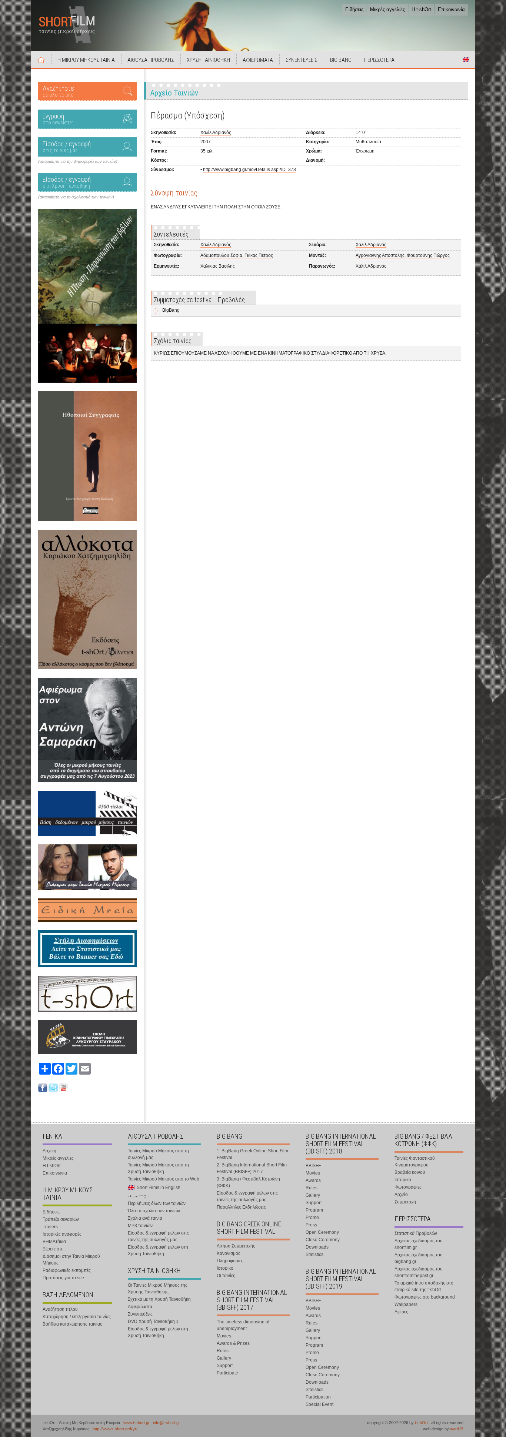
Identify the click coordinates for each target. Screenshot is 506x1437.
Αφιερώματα (140, 1306)
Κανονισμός (228, 1253)
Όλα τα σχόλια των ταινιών (154, 1210)
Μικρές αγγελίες (387, 9)
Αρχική (41, 59)
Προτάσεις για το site (63, 1277)
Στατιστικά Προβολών (416, 1233)
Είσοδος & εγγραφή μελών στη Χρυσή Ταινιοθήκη (158, 1250)
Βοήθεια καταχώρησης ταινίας (72, 1324)
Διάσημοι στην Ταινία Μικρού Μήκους (71, 1260)
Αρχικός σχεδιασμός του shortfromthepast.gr (419, 1272)
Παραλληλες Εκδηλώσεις (241, 1207)
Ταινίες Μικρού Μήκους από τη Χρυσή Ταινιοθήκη (158, 1168)
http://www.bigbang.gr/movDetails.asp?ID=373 (249, 169)
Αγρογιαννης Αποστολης (380, 255)
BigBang (171, 310)
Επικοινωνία (451, 9)
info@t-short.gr (166, 1422)
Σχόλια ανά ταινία (145, 1218)
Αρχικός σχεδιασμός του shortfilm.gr (419, 1244)
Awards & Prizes (233, 1343)
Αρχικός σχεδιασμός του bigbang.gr (419, 1258)
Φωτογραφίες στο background (425, 1297)
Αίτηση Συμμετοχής (236, 1246)
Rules (223, 1350)
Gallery (224, 1358)
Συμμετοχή (405, 1202)
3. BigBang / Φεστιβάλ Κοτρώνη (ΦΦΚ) (248, 1182)
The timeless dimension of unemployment (243, 1325)
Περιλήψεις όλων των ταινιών (157, 1203)
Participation (318, 1397)
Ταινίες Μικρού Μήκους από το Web (163, 1179)
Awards (313, 1180)
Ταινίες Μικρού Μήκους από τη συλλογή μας (158, 1154)
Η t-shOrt (421, 9)
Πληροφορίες (230, 1260)
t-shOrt (421, 1422)
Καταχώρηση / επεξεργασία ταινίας (77, 1316)
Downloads (317, 1247)
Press (311, 1224)
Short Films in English (466, 59)
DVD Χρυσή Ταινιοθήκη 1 (153, 1321)
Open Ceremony (322, 1232)
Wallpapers (406, 1304)
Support (225, 1365)
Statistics (314, 1254)
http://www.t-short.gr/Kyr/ (115, 1429)
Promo (312, 1217)
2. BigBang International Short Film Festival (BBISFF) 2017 (252, 1168)
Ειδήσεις (354, 9)
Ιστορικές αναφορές (62, 1234)
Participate (227, 1373)
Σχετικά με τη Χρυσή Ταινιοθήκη (159, 1299)
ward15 (456, 1429)
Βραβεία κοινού (410, 1172)
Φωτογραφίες (408, 1187)
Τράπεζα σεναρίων (61, 1219)
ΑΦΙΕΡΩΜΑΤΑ (258, 60)
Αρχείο (401, 1194)
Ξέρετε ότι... (54, 1249)
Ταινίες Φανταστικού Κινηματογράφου (415, 1162)
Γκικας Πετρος (258, 255)
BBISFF (313, 1165)
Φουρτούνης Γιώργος (428, 255)
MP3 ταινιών (140, 1225)
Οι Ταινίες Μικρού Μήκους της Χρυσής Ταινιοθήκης (157, 1288)
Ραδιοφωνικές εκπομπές (67, 1270)
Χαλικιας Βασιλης (217, 266)
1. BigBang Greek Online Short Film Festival (252, 1154)
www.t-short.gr (136, 1422)
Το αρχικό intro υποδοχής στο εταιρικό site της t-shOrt (424, 1286)
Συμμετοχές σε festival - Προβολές (199, 300)
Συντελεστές (171, 234)
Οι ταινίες (226, 1275)
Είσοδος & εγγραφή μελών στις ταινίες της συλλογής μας (158, 1236)
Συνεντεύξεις (140, 1314)
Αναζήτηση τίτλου (60, 1309)
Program (314, 1210)
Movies (224, 1336)
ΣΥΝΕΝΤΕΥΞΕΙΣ (301, 60)
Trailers (50, 1226)
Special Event (319, 1404)
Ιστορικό (225, 1268)
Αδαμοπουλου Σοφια (221, 255)
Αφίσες (401, 1311)
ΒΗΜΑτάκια (54, 1241)
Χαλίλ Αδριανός (215, 132)
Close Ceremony (323, 1239)
